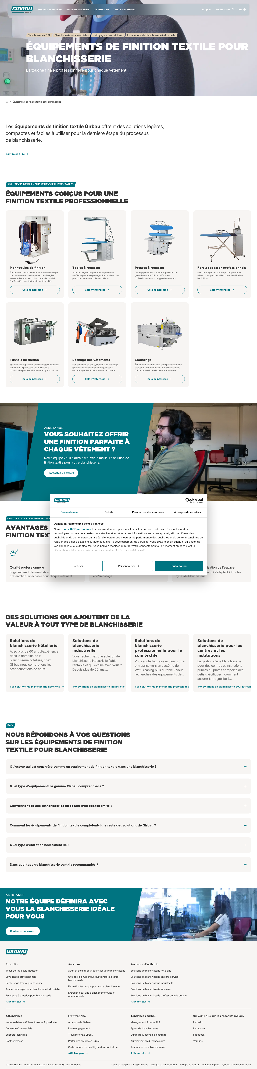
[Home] (7, 101)
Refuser (78, 565)
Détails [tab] (109, 512)
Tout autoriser (178, 565)
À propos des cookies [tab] (187, 512)
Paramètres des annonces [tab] (148, 512)
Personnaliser (126, 565)
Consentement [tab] (69, 512)
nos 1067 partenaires (77, 529)
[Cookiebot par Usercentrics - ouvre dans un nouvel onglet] (188, 500)
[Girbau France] (22, 9)
